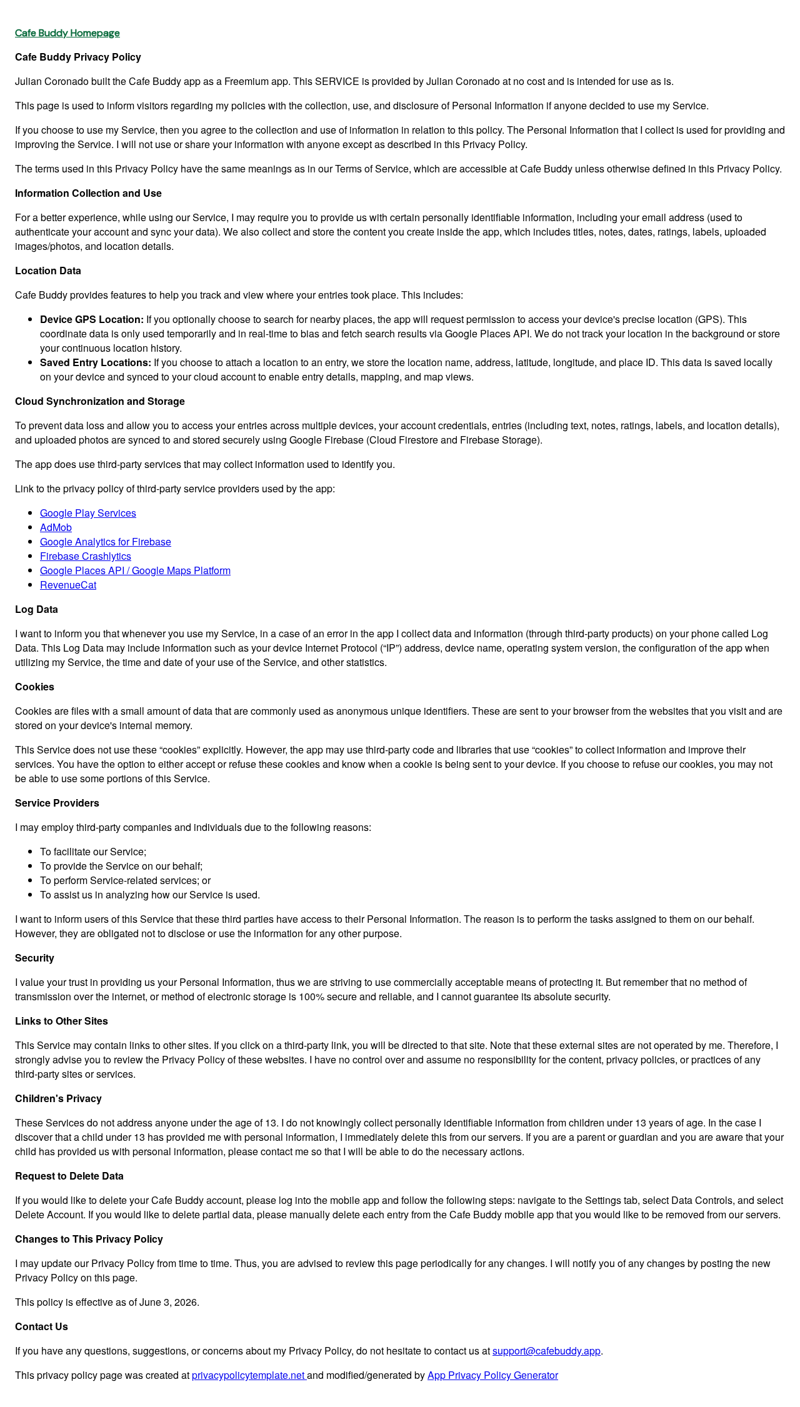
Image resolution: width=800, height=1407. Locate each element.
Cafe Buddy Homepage (67, 32)
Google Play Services (88, 512)
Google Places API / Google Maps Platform (135, 570)
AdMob (56, 527)
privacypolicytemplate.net (249, 1375)
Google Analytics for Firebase (105, 541)
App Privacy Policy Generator (493, 1375)
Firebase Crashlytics (85, 556)
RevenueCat (68, 584)
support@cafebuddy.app (546, 1350)
